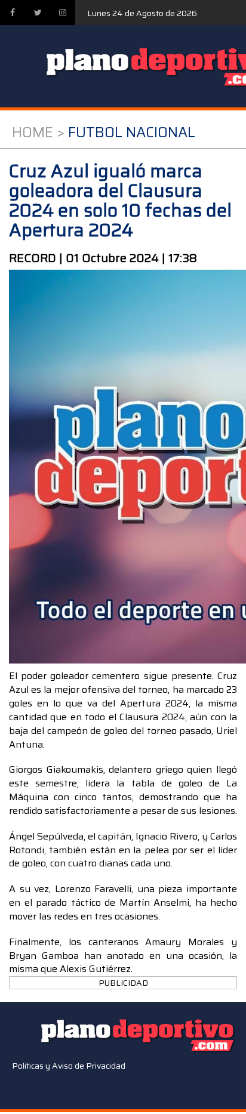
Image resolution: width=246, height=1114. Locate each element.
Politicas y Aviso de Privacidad (68, 1065)
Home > (38, 132)
